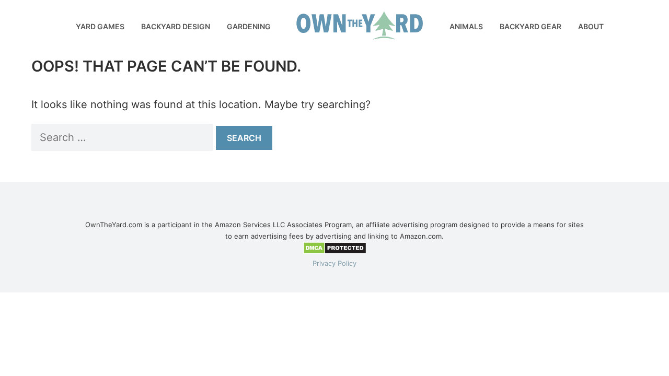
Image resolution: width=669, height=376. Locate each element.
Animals (466, 26)
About (591, 26)
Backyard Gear (530, 26)
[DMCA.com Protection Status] (334, 252)
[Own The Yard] (26, 15)
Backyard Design (175, 26)
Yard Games (100, 26)
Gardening (249, 26)
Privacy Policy (334, 263)
